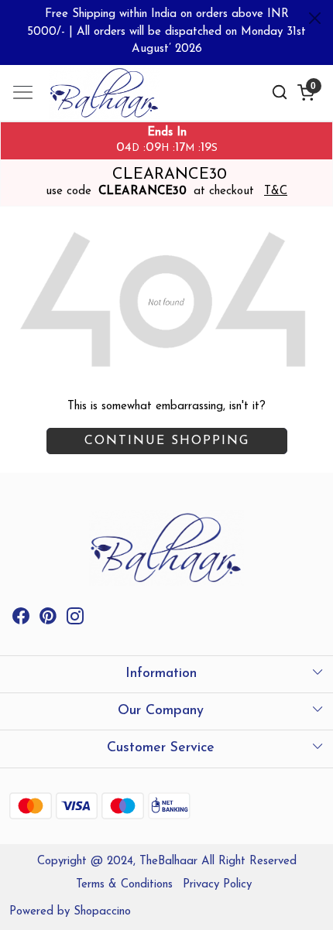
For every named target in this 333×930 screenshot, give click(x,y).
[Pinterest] (48, 619)
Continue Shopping (166, 441)
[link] (279, 92)
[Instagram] (75, 619)
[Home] (116, 99)
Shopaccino (102, 912)
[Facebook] (21, 619)
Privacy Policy (217, 885)
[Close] (315, 18)
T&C (275, 191)
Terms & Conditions (124, 885)
